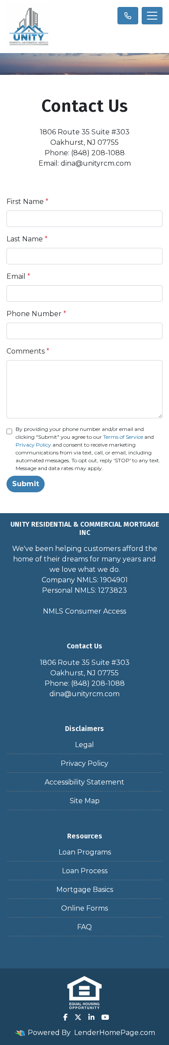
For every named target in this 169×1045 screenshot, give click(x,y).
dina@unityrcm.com (84, 694)
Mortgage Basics (84, 889)
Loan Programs (84, 852)
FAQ (84, 927)
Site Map (85, 801)
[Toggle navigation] (152, 15)
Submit (25, 484)
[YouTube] (105, 1017)
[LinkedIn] (91, 1017)
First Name (27, 201)
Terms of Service (123, 437)
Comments (27, 351)
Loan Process (84, 871)
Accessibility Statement (84, 782)
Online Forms (84, 908)
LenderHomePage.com (114, 1032)
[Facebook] (65, 1017)
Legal (84, 745)
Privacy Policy (33, 444)
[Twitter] (78, 1017)
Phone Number (36, 314)
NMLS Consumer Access (84, 611)
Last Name (27, 239)
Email (18, 276)
